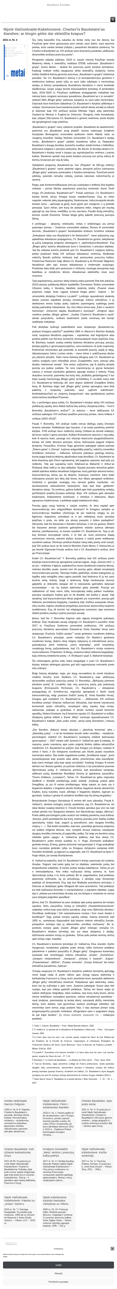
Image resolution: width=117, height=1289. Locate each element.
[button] (112, 1248)
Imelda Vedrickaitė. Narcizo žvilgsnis (15, 1102)
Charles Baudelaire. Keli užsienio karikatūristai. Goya (19, 1152)
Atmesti (58, 1273)
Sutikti (58, 1265)
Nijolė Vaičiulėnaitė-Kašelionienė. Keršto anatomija (94, 1152)
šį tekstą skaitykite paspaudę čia (79, 1015)
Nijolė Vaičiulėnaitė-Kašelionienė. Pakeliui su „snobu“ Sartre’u (19, 1200)
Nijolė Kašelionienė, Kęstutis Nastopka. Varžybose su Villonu (55, 1200)
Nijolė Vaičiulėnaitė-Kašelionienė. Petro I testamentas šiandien (56, 1104)
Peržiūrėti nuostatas (58, 1281)
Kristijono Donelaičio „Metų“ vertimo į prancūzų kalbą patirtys (58, 1152)
